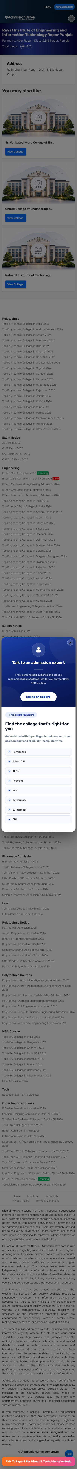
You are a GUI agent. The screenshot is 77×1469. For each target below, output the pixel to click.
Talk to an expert (38, 697)
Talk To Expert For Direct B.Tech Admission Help (38, 1461)
